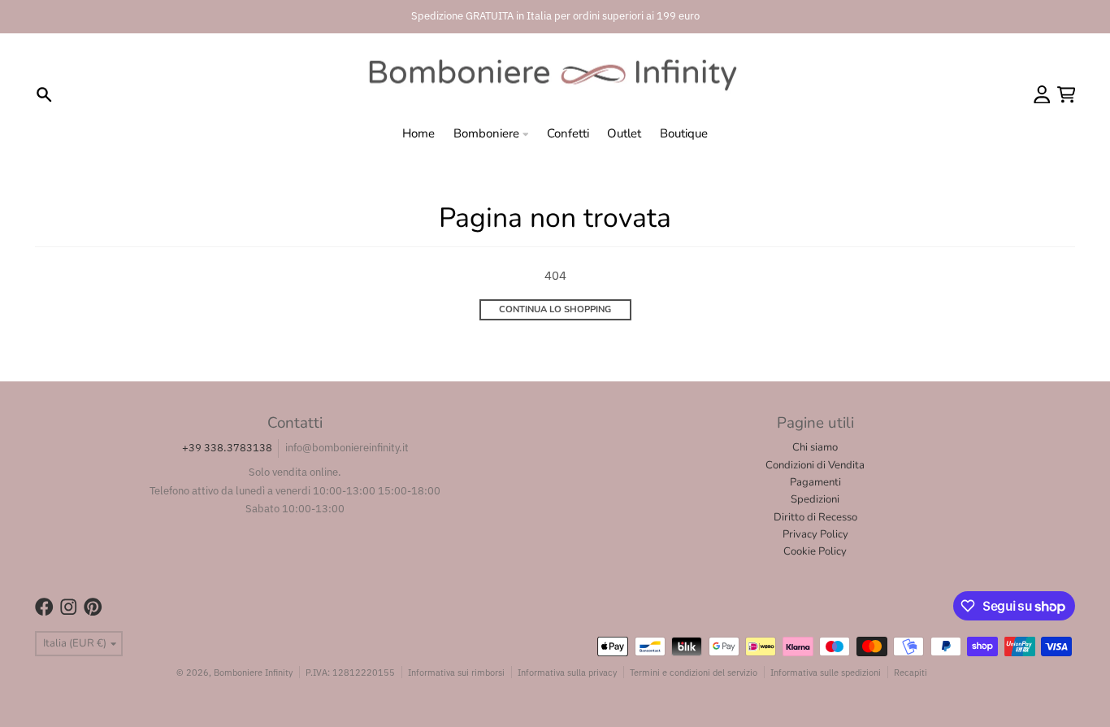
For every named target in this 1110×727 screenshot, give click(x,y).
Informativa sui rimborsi (456, 672)
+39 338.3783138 (227, 448)
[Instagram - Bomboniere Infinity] (68, 607)
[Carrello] (1066, 94)
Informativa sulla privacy (567, 672)
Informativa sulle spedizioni (825, 672)
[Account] (1042, 94)
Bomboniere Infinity (253, 672)
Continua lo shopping (555, 309)
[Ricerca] (44, 94)
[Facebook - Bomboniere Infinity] (44, 607)
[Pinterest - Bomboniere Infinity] (93, 607)
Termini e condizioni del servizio (693, 672)
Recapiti (910, 672)
